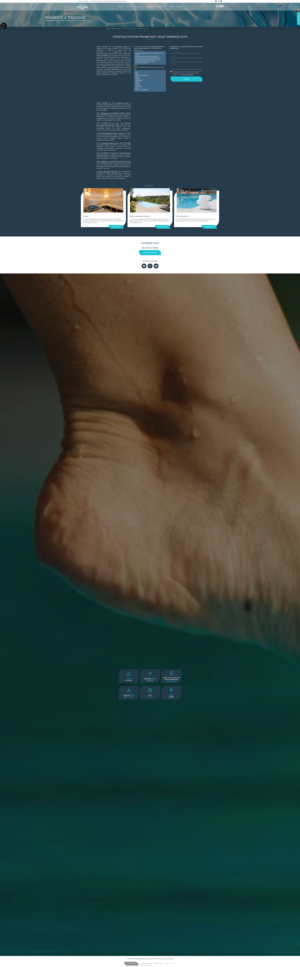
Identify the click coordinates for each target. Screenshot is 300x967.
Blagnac (137, 76)
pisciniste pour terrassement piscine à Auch (115, 113)
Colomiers (138, 81)
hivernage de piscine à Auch (110, 143)
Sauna (85, 216)
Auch (119, 28)
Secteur (114, 28)
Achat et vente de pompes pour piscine (145, 61)
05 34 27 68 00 (84, 1)
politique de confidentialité (187, 74)
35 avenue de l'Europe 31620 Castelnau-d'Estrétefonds (108, 1)
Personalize (160, 963)
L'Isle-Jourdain (139, 86)
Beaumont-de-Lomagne (141, 75)
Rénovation (139, 6)
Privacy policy (171, 963)
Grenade (137, 84)
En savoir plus (116, 227)
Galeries (171, 6)
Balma (137, 73)
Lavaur (137, 88)
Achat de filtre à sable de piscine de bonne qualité (148, 57)
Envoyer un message (150, 252)
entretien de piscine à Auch (106, 171)
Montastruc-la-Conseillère (141, 89)
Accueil (121, 6)
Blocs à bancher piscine (140, 216)
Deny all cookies (146, 963)
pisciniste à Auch (122, 46)
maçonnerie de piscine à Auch (107, 133)
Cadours (137, 78)
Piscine (128, 6)
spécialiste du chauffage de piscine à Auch (115, 161)
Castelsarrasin (138, 80)
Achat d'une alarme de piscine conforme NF (146, 56)
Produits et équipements (155, 6)
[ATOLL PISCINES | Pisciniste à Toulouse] (82, 7)
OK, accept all (132, 963)
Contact (180, 6)
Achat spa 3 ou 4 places (141, 62)
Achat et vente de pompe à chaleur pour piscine (147, 59)
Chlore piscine (182, 216)
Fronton (137, 83)
